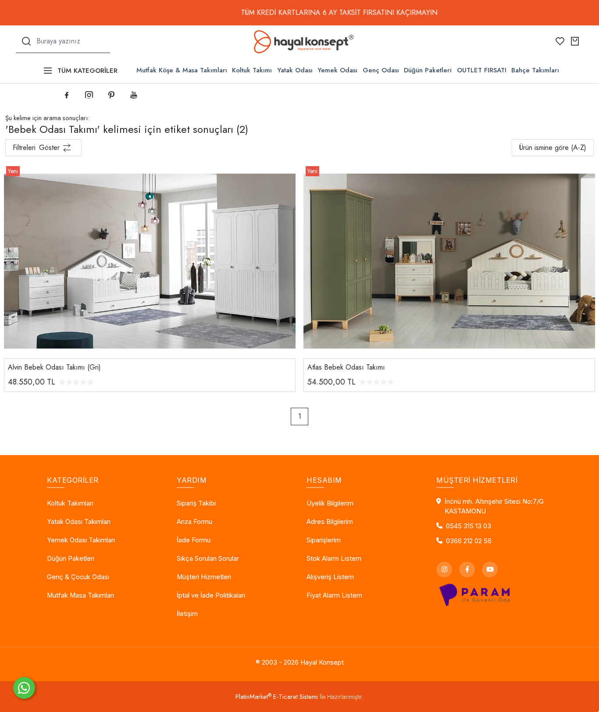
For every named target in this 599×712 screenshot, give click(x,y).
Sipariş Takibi (196, 503)
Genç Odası (381, 70)
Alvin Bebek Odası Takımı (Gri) (54, 367)
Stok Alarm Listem (334, 558)
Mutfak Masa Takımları (80, 595)
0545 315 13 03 (468, 526)
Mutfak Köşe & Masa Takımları (181, 70)
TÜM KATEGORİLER (87, 70)
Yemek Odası (337, 70)
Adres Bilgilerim (330, 522)
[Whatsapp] (24, 688)
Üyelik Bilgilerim (330, 503)
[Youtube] (490, 569)
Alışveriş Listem (330, 577)
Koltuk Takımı (252, 70)
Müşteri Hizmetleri (204, 577)
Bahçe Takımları (535, 70)
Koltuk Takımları (70, 503)
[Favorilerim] (560, 41)
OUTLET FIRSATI (481, 70)
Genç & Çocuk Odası (78, 577)
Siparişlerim (324, 540)
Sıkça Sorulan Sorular (208, 558)
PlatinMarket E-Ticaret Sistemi (276, 696)
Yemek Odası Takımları (81, 540)
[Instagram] (444, 569)
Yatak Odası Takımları (79, 522)
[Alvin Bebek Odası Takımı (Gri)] (150, 260)
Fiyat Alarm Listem (334, 595)
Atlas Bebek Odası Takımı (346, 367)
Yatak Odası (295, 70)
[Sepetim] (575, 41)
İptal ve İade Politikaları (211, 595)
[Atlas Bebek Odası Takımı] (449, 260)
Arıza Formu (194, 522)
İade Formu (193, 540)
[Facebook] (467, 569)
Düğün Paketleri (428, 70)
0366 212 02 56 (469, 541)
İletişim (187, 614)
